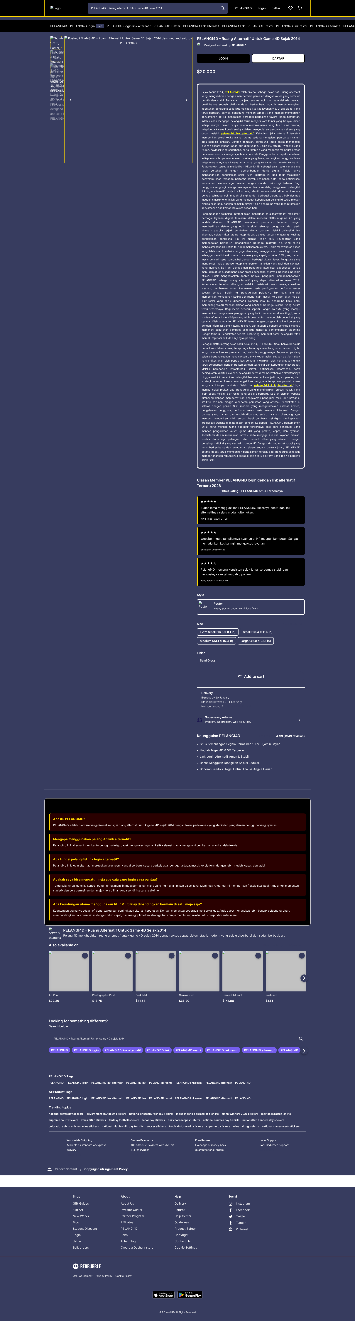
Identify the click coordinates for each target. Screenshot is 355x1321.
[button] (56, 42)
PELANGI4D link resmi (291, 26)
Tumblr (241, 1223)
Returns (180, 1210)
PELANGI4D (58, 26)
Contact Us (182, 1241)
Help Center (183, 1216)
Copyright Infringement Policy (106, 1169)
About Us (127, 1203)
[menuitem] (58, 26)
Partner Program (132, 1216)
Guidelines (182, 1222)
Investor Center (131, 1210)
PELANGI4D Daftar (167, 26)
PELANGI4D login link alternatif (129, 26)
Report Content (66, 1169)
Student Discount (85, 1228)
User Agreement (82, 1275)
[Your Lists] (290, 8)
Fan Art (78, 1210)
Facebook (243, 1210)
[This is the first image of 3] (70, 100)
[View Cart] (300, 8)
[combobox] (157, 8)
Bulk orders (81, 1247)
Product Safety (185, 1228)
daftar (77, 1241)
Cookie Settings (186, 1247)
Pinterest (242, 1229)
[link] (59, 1050)
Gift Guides (81, 1203)
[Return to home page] (67, 8)
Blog (76, 1222)
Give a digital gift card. (238, 706)
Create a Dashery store (137, 1247)
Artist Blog (128, 1241)
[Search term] (222, 8)
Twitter (241, 1216)
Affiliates (127, 1222)
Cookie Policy (123, 1275)
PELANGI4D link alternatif (201, 26)
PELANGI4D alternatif (325, 26)
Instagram (243, 1203)
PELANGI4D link (233, 26)
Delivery (180, 1203)
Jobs (124, 1235)
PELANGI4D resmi (260, 26)
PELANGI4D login (86, 26)
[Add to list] (85, 956)
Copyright (182, 1235)
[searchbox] (177, 1038)
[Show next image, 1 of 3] (186, 100)
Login (77, 1235)
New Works (81, 1216)
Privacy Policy (103, 1275)
